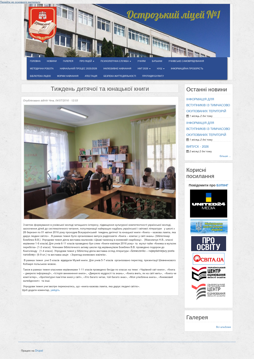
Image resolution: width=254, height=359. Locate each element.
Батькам (157, 60)
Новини (52, 60)
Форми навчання (67, 75)
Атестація (91, 75)
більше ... (225, 156)
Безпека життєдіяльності (120, 75)
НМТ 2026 (143, 68)
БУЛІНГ (222, 185)
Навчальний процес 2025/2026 (78, 68)
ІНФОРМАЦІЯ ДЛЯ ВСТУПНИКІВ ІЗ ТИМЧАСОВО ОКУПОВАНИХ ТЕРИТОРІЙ (208, 105)
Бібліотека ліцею (40, 75)
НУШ (160, 68)
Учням (141, 60)
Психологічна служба (115, 60)
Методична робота (42, 68)
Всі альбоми (223, 327)
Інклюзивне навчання (117, 68)
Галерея (68, 60)
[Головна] (44, 25)
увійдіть (55, 290)
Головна (35, 60)
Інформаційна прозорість (187, 68)
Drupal (39, 350)
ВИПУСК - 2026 (197, 146)
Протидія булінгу (153, 75)
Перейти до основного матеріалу (20, 2)
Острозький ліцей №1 (173, 12)
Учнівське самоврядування (186, 60)
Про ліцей (86, 60)
